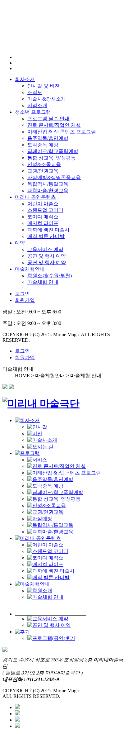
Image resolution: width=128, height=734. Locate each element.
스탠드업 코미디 (45, 210)
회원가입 (25, 300)
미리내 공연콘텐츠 (35, 197)
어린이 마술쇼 (42, 203)
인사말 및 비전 (43, 85)
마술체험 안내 (42, 282)
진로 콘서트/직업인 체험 (54, 125)
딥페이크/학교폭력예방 (52, 151)
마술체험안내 (30, 269)
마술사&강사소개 (46, 99)
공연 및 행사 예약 (46, 256)
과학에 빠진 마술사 (48, 229)
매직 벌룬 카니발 (46, 236)
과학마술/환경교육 (47, 190)
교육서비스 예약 (45, 249)
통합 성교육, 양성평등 (51, 157)
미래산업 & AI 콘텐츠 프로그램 (61, 131)
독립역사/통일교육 (47, 184)
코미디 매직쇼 (42, 216)
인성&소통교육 (44, 164)
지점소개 (37, 105)
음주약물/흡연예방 (47, 138)
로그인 (22, 293)
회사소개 (25, 79)
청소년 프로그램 (33, 112)
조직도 (34, 92)
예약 (20, 242)
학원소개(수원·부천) (49, 275)
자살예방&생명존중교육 (54, 177)
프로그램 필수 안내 (48, 118)
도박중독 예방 (42, 144)
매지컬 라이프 (42, 223)
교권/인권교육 (42, 171)
